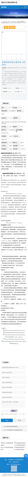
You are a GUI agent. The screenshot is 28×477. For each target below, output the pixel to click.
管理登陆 (19, 475)
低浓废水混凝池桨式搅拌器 (11, 426)
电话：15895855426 (14, 462)
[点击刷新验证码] (14, 411)
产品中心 (14, 21)
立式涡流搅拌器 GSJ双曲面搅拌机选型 (14, 430)
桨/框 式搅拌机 (20, 21)
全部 (6, 27)
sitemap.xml (24, 475)
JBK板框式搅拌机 (5, 22)
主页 (9, 21)
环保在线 (15, 475)
